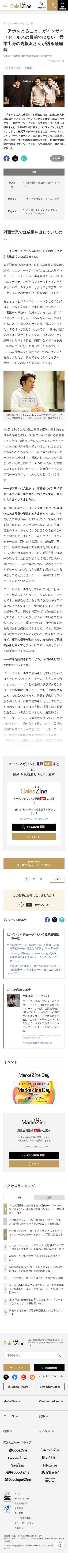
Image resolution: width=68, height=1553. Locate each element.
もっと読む (13, 973)
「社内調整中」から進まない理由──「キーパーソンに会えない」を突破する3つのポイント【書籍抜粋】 (36, 1209)
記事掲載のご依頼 (50, 1386)
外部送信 (18, 1527)
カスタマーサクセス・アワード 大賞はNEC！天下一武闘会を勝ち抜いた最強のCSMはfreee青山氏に (36, 1247)
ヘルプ (17, 1493)
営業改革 (28, 68)
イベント (44, 1431)
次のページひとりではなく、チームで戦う (34, 863)
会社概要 (18, 1513)
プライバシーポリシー (24, 1522)
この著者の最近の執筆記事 (37, 1043)
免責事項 (18, 1508)
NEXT (56, 879)
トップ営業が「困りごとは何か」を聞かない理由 (36, 1277)
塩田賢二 (45, 55)
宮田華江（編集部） (12, 55)
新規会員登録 (35, 827)
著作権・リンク (21, 1498)
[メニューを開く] (5, 5)
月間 (49, 1197)
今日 (19, 1197)
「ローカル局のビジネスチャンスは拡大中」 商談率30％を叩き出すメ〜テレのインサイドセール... (35, 957)
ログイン (36, 836)
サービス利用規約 (22, 1517)
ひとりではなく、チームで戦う (43, 198)
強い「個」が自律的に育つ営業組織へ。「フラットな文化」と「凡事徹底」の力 (36, 1301)
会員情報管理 (20, 1503)
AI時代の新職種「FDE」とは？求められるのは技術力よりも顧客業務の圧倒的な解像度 (36, 1268)
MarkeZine (10, 1401)
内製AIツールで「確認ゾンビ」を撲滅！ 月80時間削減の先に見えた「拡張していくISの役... (35, 946)
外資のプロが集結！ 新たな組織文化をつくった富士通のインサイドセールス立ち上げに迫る (35, 967)
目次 (34, 172)
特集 (6, 1431)
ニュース (9, 1416)
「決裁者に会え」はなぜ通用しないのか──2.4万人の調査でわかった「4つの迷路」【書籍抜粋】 (35, 1221)
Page (12, 198)
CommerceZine (49, 1401)
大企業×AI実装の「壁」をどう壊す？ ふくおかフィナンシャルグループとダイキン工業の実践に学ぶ (36, 1234)
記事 (42, 1416)
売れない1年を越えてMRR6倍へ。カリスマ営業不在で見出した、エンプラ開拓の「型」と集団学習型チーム (36, 1288)
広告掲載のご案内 (18, 1386)
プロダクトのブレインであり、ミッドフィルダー (42, 211)
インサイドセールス (13, 68)
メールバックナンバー (36, 818)
